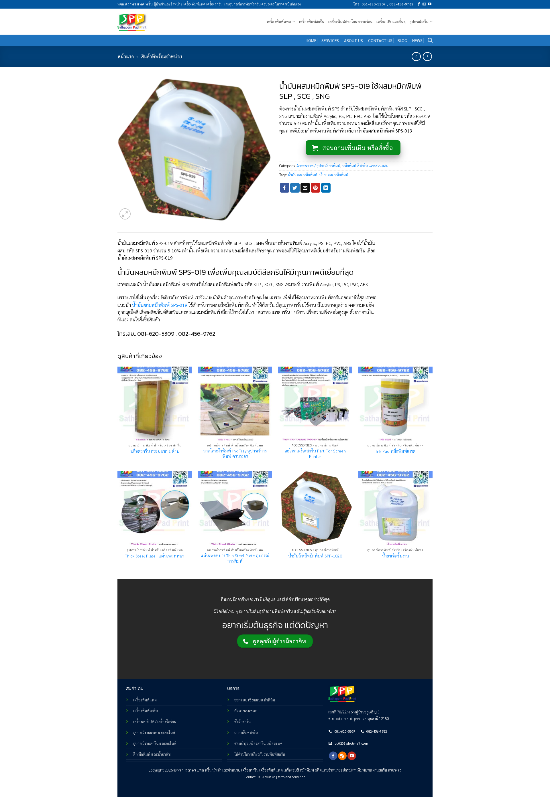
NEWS (417, 40)
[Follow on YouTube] (429, 4)
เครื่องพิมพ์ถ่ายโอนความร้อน (350, 21)
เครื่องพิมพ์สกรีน (311, 21)
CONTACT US (380, 40)
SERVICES (330, 40)
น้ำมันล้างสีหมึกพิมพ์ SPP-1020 (315, 555)
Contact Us (252, 777)
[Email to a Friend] (305, 188)
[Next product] (416, 56)
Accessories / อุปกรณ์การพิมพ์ (318, 165)
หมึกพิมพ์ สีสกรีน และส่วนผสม (365, 165)
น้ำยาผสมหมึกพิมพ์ (333, 174)
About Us (268, 777)
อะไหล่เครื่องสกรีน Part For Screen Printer (315, 453)
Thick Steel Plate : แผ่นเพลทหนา (154, 555)
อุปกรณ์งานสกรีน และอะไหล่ (154, 743)
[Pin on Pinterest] (315, 188)
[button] (125, 213)
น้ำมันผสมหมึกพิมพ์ (302, 174)
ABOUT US (353, 40)
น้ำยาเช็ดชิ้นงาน (395, 555)
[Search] (430, 40)
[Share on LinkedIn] (326, 188)
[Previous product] (427, 56)
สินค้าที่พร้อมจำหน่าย (161, 57)
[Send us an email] (424, 4)
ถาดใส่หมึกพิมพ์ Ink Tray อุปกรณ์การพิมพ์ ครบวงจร (235, 453)
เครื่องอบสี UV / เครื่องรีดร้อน (154, 721)
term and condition (291, 777)
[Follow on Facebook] (419, 4)
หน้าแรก (125, 57)
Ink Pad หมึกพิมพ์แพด (395, 451)
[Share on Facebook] (284, 188)
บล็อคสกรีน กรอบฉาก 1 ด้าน (154, 451)
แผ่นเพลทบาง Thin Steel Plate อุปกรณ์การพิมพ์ (235, 558)
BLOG (402, 40)
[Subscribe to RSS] (342, 755)
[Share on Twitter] (295, 188)
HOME (311, 40)
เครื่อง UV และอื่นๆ (391, 21)
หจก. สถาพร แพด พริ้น (194, 770)
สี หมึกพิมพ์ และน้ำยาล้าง (152, 754)
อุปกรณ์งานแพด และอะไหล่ (154, 732)
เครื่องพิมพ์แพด (145, 699)
